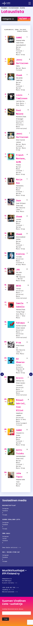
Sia (21, 206)
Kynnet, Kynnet (21, 326)
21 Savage (19, 119)
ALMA (18, 162)
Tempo (18, 289)
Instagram (5, 508)
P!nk (18, 342)
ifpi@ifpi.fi (6, 589)
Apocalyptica (20, 45)
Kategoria (7, 19)
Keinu (18, 66)
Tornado (19, 257)
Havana (18, 310)
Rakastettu (19, 186)
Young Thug (20, 312)
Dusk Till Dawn (21, 203)
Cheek (19, 75)
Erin (21, 459)
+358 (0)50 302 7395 (8, 587)
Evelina (20, 254)
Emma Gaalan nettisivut (9, 547)
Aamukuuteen (20, 456)
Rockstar (19, 117)
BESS (18, 285)
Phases (18, 165)
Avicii (19, 377)
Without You (20, 381)
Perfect (18, 365)
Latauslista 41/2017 (2, 374)
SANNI (19, 37)
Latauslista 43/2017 (31, 374)
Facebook (5, 510)
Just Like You (20, 101)
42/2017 (23, 18)
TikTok (4, 538)
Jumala (18, 219)
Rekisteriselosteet (8, 592)
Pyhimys (20, 322)
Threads (4, 515)
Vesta (22, 328)
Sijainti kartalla (8, 583)
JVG (18, 269)
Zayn (18, 200)
